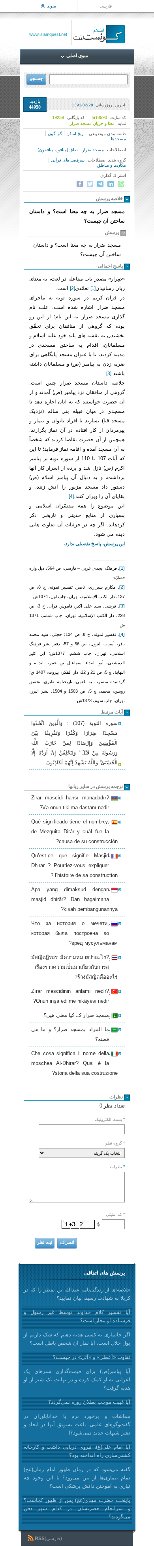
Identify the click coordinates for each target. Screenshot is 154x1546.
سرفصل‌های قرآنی (68, 160)
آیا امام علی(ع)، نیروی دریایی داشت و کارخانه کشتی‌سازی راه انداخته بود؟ (77, 1451)
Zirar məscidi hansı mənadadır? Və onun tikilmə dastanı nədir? (71, 802)
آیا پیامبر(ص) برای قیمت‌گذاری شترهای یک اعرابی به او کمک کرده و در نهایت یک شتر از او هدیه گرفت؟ (77, 1379)
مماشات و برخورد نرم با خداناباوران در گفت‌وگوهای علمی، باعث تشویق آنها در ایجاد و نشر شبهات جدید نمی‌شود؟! (77, 1424)
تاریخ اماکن (76, 133)
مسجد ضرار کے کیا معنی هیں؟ (77, 1016)
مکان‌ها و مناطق (111, 165)
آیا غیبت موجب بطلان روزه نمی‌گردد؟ (89, 1402)
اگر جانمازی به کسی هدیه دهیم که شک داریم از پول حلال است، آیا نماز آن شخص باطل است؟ (77, 1339)
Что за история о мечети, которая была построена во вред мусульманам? (74, 933)
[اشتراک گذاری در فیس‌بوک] (80, 184)
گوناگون (55, 133)
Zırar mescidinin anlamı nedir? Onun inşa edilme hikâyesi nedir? (71, 996)
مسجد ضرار (93, 149)
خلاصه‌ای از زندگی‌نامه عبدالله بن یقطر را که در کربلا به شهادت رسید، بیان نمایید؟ (77, 1294)
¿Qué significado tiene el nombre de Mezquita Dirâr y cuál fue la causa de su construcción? (74, 831)
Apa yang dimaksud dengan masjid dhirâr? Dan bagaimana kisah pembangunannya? (74, 899)
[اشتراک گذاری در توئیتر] (90, 184)
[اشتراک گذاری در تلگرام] (100, 184)
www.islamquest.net (48, 34)
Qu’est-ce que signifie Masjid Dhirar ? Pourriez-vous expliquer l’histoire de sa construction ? (74, 865)
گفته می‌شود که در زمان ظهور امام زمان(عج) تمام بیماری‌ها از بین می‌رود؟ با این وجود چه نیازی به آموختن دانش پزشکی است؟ (77, 1477)
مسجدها (118, 138)
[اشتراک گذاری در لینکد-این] (110, 184)
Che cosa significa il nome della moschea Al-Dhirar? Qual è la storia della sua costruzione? (74, 1063)
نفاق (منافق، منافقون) (58, 149)
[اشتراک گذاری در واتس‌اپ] (121, 184)
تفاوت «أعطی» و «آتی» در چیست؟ (91, 1357)
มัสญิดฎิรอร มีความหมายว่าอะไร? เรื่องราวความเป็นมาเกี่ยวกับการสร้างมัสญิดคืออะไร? (74, 967)
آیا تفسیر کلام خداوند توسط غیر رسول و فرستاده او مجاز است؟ (77, 1316)
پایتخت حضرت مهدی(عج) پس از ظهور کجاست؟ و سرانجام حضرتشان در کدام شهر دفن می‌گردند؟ (77, 1508)
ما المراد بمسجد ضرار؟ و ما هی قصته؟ (71, 1034)
